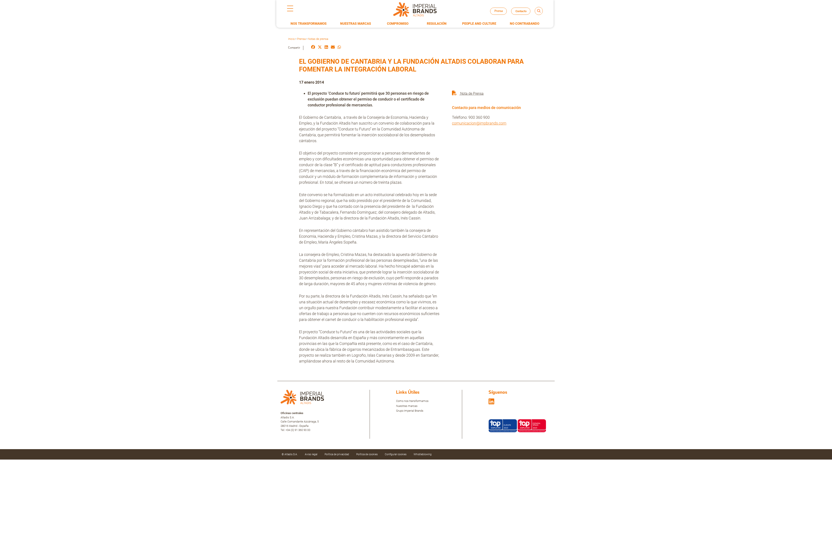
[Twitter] (320, 47)
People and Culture (479, 24)
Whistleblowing (423, 454)
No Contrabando (524, 24)
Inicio (291, 39)
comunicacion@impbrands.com (479, 123)
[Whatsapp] (339, 47)
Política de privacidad (337, 454)
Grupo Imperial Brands (409, 410)
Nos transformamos (309, 24)
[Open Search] (539, 11)
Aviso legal (311, 454)
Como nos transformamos (412, 401)
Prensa (301, 39)
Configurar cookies (395, 454)
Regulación (437, 24)
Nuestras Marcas (355, 24)
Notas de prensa (502, 15)
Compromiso (397, 24)
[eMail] (333, 47)
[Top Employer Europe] (503, 425)
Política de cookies (367, 454)
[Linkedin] (326, 47)
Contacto (520, 11)
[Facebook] (313, 47)
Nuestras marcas (407, 406)
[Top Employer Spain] (532, 425)
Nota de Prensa (471, 93)
